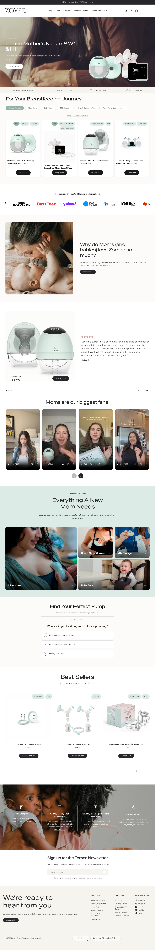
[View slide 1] (6, 390)
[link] (11, 920)
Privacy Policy (95, 907)
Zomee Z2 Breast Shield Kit (77, 744)
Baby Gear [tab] (48, 108)
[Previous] (138, 390)
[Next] (147, 390)
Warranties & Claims (98, 900)
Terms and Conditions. (96, 878)
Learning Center (121, 904)
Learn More (14, 66)
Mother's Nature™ (121, 912)
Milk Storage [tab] (65, 108)
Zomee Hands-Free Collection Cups (126, 744)
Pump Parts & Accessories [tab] (113, 108)
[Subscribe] (104, 872)
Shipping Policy (96, 919)
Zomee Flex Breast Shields (28, 744)
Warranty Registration (98, 904)
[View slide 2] (8, 390)
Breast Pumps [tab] (15, 108)
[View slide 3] (10, 390)
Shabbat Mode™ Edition (121, 908)
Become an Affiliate (122, 916)
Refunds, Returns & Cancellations (98, 915)
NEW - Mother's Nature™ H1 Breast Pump (77, 2)
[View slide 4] (12, 390)
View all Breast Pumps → (77, 115)
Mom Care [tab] (32, 108)
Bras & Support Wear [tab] (86, 108)
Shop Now (23, 173)
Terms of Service (97, 910)
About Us (118, 900)
